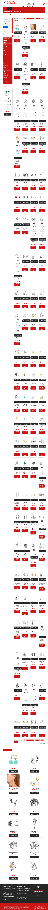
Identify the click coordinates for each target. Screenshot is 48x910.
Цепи (4, 48)
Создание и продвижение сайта (39, 906)
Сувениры (5, 81)
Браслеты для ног (7, 38)
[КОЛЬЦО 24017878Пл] (13, 844)
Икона (4, 69)
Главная (8, 14)
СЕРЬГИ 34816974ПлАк (13, 788)
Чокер (4, 54)
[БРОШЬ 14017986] (34, 823)
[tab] (7, 23)
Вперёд (42, 18)
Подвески (5, 46)
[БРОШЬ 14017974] (13, 802)
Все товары (5, 900)
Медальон (5, 65)
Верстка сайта (36, 908)
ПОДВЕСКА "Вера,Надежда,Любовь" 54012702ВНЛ (43, 583)
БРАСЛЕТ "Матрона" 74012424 (17, 631)
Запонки (5, 59)
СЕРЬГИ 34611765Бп (13, 767)
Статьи (38, 895)
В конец (15, 20)
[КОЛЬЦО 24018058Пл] (34, 844)
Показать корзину (34, 4)
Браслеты (5, 77)
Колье (4, 50)
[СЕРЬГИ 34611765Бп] (13, 759)
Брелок (4, 63)
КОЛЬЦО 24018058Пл (34, 852)
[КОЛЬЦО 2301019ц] (34, 759)
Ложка (4, 56)
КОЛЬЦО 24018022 (34, 809)
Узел (4, 71)
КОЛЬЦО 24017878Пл (13, 852)
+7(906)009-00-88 (28, 6)
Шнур (4, 67)
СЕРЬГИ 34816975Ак (35, 788)
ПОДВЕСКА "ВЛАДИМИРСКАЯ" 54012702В (25, 662)
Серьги (4, 42)
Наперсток (5, 83)
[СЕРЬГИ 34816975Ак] (34, 780)
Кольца (4, 44)
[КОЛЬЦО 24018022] (34, 802)
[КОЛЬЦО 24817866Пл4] (13, 866)
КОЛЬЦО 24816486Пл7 (7, 109)
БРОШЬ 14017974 (13, 809)
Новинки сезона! (7, 750)
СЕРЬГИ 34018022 (13, 831)
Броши (4, 52)
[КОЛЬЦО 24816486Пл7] (7, 92)
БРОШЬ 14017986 (34, 831)
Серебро (5, 40)
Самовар (5, 73)
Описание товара (17, 41)
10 (39, 18)
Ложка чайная (6, 57)
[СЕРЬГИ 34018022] (13, 823)
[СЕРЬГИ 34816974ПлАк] (13, 780)
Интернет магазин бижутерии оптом (23, 888)
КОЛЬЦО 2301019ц (34, 767)
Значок (4, 79)
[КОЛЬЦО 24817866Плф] (34, 866)
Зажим (4, 61)
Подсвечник (5, 75)
